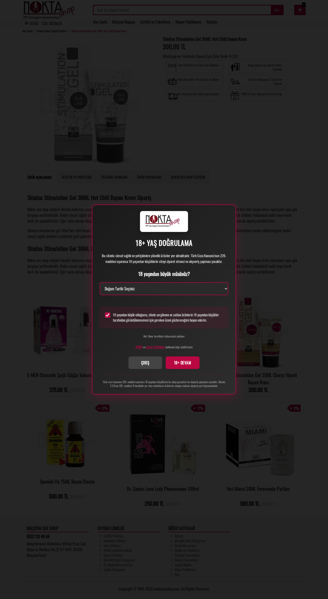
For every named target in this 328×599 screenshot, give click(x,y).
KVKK (138, 346)
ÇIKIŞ (145, 363)
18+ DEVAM (182, 363)
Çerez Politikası (155, 346)
